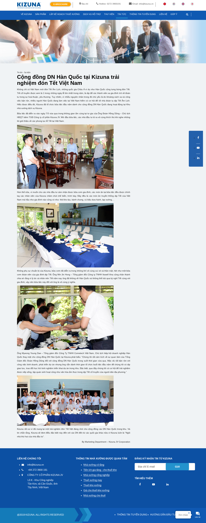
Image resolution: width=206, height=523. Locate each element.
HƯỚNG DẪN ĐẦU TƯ (163, 514)
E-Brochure (60, 4)
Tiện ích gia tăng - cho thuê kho (100, 470)
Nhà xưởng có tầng (93, 464)
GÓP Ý (174, 14)
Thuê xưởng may (92, 480)
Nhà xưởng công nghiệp (96, 475)
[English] (183, 4)
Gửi (177, 466)
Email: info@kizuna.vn (143, 4)
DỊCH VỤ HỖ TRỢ (92, 14)
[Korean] (174, 4)
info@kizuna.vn (35, 464)
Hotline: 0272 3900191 (110, 4)
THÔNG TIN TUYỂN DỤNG (132, 514)
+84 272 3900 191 (37, 470)
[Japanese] (192, 4)
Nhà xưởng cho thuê (94, 495)
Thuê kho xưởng (92, 485)
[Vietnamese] (164, 4)
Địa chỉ (85, 4)
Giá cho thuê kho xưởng (96, 490)
